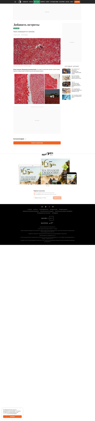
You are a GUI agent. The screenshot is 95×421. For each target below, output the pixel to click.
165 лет (77, 1)
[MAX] (42, 206)
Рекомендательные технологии (43, 213)
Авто (71, 1)
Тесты (31, 1)
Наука (67, 1)
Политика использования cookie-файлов (63, 211)
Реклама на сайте (53, 209)
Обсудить (25, 34)
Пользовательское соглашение (46, 211)
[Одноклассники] (49, 206)
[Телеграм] (52, 206)
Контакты (35, 209)
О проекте (30, 209)
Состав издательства (43, 209)
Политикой (38, 194)
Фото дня (36, 1)
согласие (39, 192)
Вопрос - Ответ (45, 1)
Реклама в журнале (63, 209)
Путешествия (54, 1)
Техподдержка (55, 213)
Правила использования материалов (31, 211)
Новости (25, 1)
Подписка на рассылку (39, 190)
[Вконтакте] (45, 206)
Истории (62, 1)
